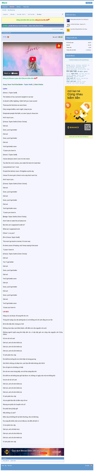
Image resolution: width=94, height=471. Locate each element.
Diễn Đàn (12, 6)
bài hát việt (84, 65)
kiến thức (84, 66)
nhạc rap (78, 78)
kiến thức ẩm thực (70, 67)
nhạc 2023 (81, 73)
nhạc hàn (68, 75)
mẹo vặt (68, 73)
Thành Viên (26, 6)
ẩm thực (73, 65)
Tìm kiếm (4, 10)
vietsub (77, 83)
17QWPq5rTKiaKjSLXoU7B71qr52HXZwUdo (79, 59)
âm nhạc (68, 65)
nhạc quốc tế (6, 460)
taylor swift (13, 460)
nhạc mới (76, 76)
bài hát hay (78, 65)
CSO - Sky (4, 465)
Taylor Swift (28, 84)
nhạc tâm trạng (84, 78)
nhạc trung (73, 79)
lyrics (85, 71)
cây (88, 65)
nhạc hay (74, 75)
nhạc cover (87, 73)
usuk (73, 83)
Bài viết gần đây (11, 10)
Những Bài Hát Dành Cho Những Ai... (79, 19)
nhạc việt (79, 79)
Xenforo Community (47, 465)
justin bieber (78, 66)
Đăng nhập (89, 2)
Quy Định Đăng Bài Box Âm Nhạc (78, 29)
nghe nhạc (74, 73)
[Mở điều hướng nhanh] (62, 14)
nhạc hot (84, 75)
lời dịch (80, 71)
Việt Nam (9, 465)
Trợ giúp (87, 465)
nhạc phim (81, 76)
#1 (62, 32)
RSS (91, 465)
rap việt (83, 81)
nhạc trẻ (68, 79)
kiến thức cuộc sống (80, 67)
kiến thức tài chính (82, 69)
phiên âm (79, 81)
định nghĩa (82, 83)
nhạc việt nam (71, 81)
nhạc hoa (79, 75)
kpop (88, 69)
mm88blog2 (88, 50)
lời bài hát (71, 71)
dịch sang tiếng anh (70, 66)
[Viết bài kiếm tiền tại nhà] (58, 48)
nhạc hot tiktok (69, 76)
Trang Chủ (4, 6)
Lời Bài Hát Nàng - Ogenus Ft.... (78, 24)
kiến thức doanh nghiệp (71, 69)
